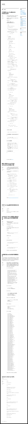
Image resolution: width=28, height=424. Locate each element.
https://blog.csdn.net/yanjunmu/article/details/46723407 (13, 197)
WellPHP (3, 4)
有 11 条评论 (3, 225)
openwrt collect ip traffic (8, 377)
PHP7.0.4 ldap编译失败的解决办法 (10, 205)
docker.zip (12, 159)
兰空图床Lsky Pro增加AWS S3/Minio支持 (8, 12)
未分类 (2, 211)
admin (2, 17)
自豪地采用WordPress (5, 421)
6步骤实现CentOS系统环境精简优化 (10, 255)
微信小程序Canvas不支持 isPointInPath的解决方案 (8, 164)
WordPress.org (22, 35)
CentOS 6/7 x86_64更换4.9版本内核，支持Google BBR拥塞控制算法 (10, 218)
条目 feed (21, 34)
